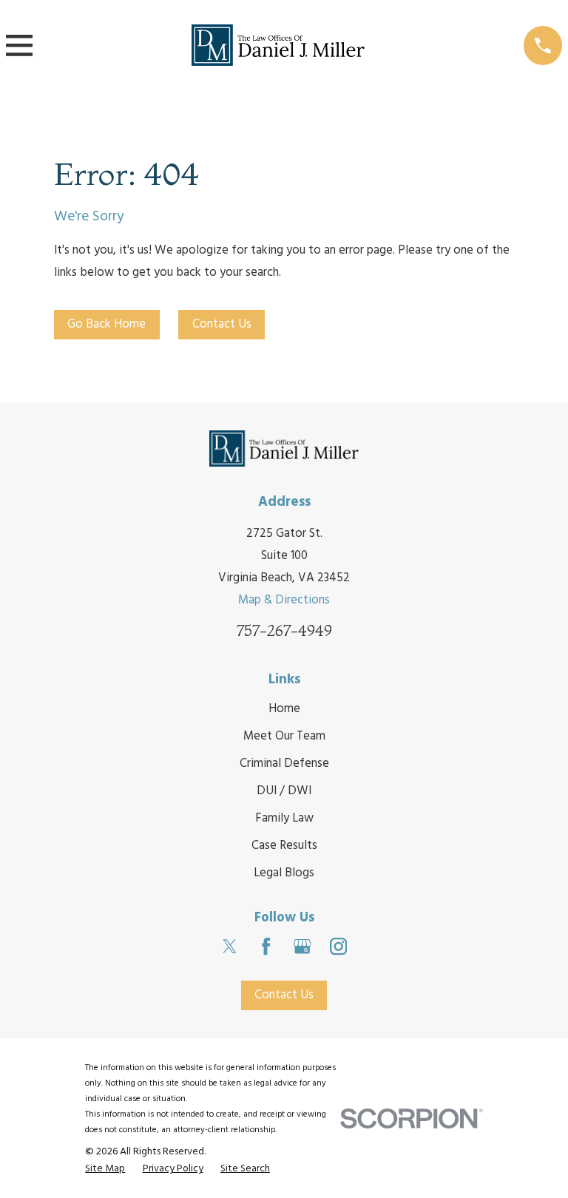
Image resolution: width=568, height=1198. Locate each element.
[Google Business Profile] (302, 946)
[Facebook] (265, 946)
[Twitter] (229, 946)
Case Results (284, 846)
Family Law (284, 818)
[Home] (278, 45)
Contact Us (221, 324)
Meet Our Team (284, 736)
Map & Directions (284, 600)
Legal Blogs (284, 873)
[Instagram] (338, 946)
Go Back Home (106, 324)
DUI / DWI (284, 791)
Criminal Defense (284, 764)
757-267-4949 (284, 630)
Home (284, 709)
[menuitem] (105, 1169)
